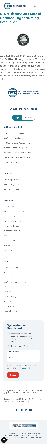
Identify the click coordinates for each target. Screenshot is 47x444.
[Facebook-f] (16, 410)
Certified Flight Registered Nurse (16, 138)
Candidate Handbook (12, 226)
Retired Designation (11, 184)
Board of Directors (10, 267)
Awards (6, 235)
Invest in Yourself (10, 162)
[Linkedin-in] (25, 410)
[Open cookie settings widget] (4, 440)
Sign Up (13, 375)
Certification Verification (13, 231)
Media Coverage (10, 296)
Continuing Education (12, 180)
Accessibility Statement (21, 399)
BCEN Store (7, 250)
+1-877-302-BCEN (23, 109)
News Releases (9, 292)
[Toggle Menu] (40, 5)
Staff (5, 272)
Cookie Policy (9, 402)
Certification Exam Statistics (14, 282)
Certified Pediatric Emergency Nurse (17, 148)
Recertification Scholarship (14, 189)
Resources (8, 200)
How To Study (8, 207)
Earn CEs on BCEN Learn (12, 211)
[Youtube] (30, 410)
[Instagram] (21, 410)
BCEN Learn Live (9, 216)
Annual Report (9, 306)
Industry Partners (10, 311)
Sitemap (7, 399)
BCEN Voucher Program (12, 221)
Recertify (7, 173)
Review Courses (9, 245)
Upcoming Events (10, 240)
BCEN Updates (9, 287)
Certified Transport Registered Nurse (18, 143)
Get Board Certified (12, 127)
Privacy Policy (26, 368)
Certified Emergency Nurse (14, 133)
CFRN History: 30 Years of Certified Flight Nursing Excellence (20, 18)
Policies (6, 301)
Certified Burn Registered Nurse (15, 157)
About (6, 261)
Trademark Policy (22, 402)
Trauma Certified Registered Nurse (17, 152)
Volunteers (7, 277)
